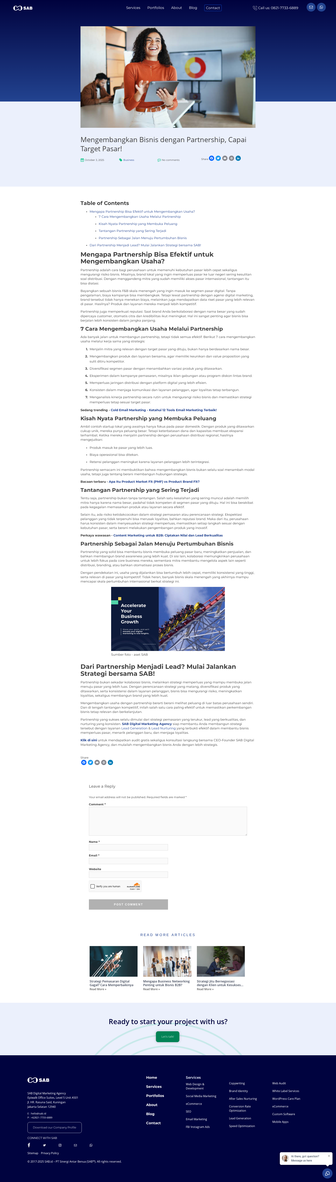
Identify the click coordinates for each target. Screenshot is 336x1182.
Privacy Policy (50, 1153)
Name (94, 841)
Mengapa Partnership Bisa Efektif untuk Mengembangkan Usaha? (142, 212)
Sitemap (32, 1153)
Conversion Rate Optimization (240, 1108)
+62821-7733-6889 (41, 1117)
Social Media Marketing (201, 1096)
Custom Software (283, 1114)
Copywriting (237, 1083)
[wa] (311, 7)
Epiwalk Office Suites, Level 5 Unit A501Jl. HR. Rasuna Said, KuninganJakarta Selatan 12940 (52, 1102)
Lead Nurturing (163, 728)
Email (94, 855)
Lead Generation (134, 728)
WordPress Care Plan (286, 1099)
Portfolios (155, 8)
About (176, 8)
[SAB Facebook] (28, 1145)
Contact (213, 8)
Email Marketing (196, 1119)
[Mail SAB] (75, 1145)
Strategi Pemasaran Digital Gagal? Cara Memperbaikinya (111, 983)
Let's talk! (167, 1036)
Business (128, 160)
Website (95, 869)
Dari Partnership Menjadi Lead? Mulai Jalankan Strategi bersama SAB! (145, 245)
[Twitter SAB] (44, 1145)
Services (133, 8)
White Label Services (285, 1091)
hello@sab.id (38, 1113)
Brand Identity (238, 1091)
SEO (188, 1111)
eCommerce (194, 1104)
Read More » (98, 989)
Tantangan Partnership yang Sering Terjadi (132, 231)
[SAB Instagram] (60, 1145)
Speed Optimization (242, 1126)
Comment (97, 804)
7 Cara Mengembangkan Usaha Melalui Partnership (140, 217)
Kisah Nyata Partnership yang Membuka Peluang (138, 224)
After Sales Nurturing (243, 1099)
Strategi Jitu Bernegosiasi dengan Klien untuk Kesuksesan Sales (220, 983)
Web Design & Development (195, 1086)
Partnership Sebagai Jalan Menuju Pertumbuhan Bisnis (143, 238)
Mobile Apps (280, 1122)
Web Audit (279, 1083)
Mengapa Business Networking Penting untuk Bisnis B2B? (166, 983)
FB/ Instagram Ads (198, 1127)
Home (151, 1077)
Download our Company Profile (54, 1127)
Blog (193, 8)
